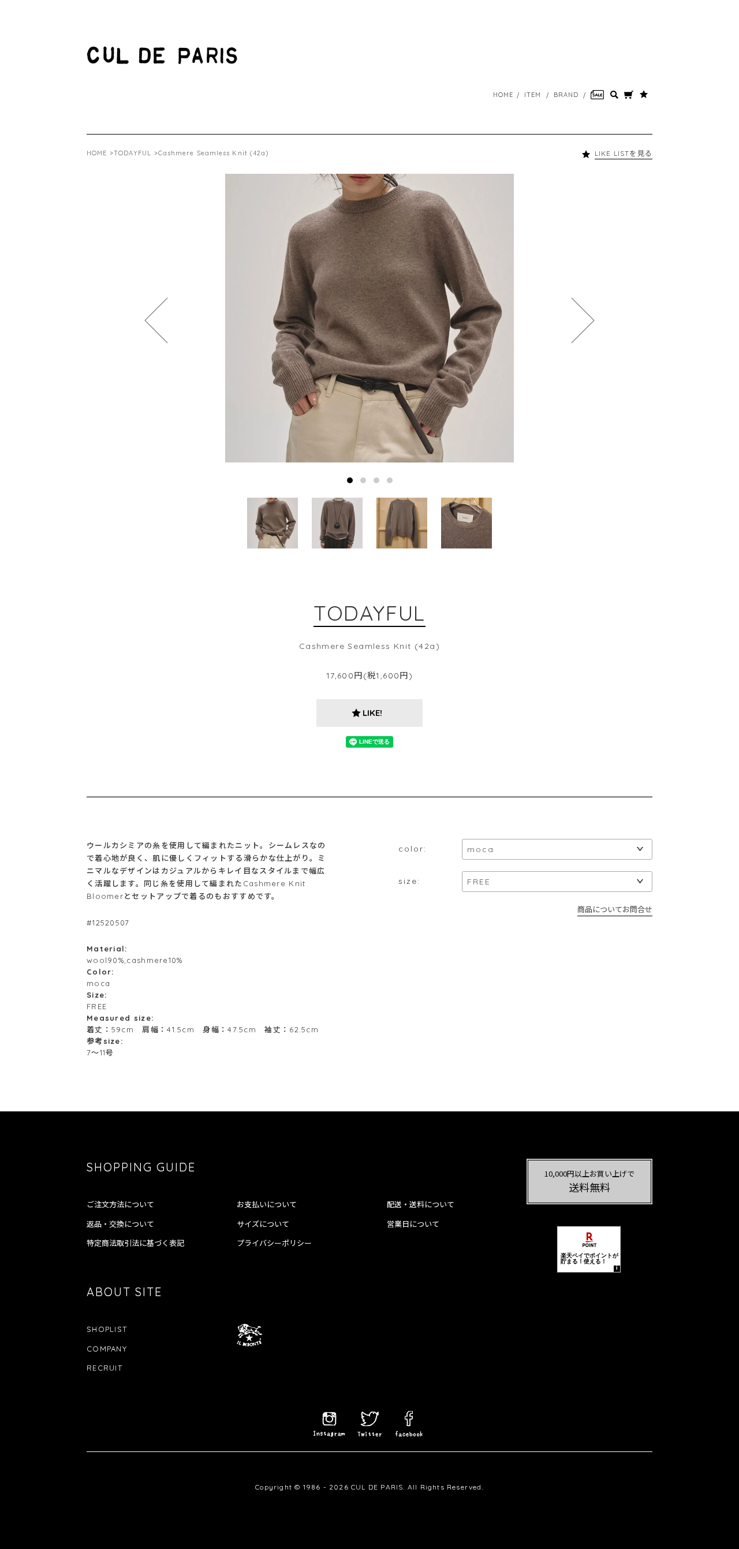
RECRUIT (104, 1367)
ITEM (532, 95)
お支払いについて (267, 1204)
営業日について (413, 1224)
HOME (503, 95)
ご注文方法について (120, 1204)
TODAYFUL (133, 153)
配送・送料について (420, 1204)
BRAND (566, 95)
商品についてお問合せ (614, 909)
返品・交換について (120, 1224)
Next (583, 320)
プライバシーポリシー (274, 1243)
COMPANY (107, 1348)
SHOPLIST (107, 1329)
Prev (156, 320)
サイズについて (263, 1224)
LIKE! (372, 712)
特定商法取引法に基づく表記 (135, 1243)
